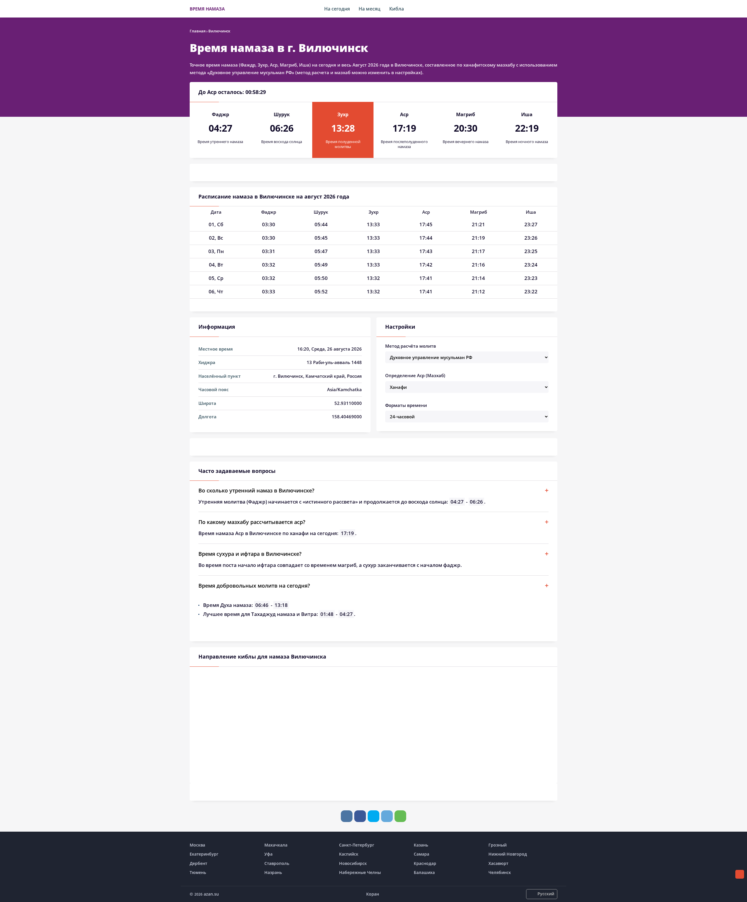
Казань (421, 845)
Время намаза (207, 9)
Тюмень (198, 872)
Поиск (554, 9)
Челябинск (499, 872)
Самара (421, 854)
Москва (197, 845)
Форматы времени (406, 405)
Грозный (497, 845)
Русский (545, 893)
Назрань (273, 872)
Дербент (198, 863)
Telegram (387, 816)
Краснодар (425, 863)
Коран (372, 894)
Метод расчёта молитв (410, 346)
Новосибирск (353, 863)
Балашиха (424, 872)
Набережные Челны (360, 872)
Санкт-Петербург (356, 845)
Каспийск (348, 854)
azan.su (211, 894)
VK (346, 816)
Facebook (360, 816)
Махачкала (275, 845)
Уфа (268, 854)
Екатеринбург (204, 854)
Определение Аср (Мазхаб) (415, 375)
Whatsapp (400, 816)
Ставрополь (276, 863)
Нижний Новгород (507, 854)
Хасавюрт (498, 863)
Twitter (373, 816)
